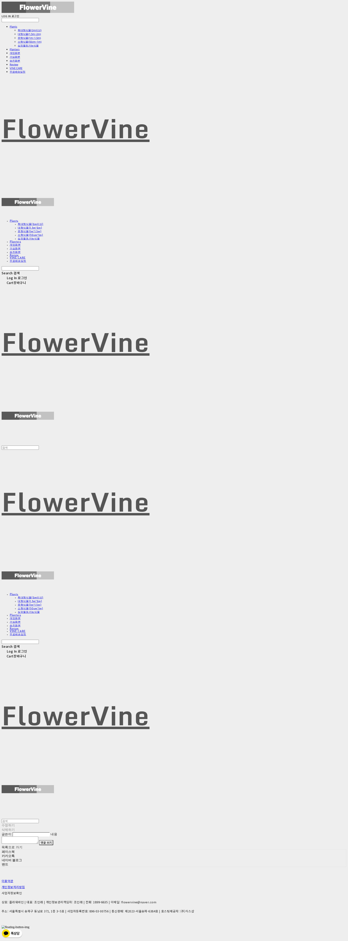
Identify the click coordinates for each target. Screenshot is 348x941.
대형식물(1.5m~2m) (29, 34)
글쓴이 (6, 834)
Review (14, 64)
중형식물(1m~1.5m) (29, 38)
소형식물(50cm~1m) (29, 42)
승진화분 (15, 60)
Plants (13, 26)
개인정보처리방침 (13, 887)
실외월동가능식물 (28, 45)
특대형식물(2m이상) (29, 30)
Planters (15, 49)
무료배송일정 (17, 72)
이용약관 (7, 881)
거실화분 (15, 57)
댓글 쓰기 (46, 843)
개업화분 (15, 53)
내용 (54, 834)
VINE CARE (16, 68)
